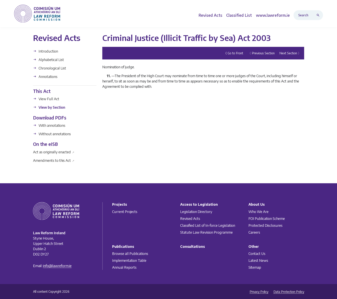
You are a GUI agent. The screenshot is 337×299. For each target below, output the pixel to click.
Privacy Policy (259, 292)
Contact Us (256, 253)
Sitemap (254, 267)
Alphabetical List (51, 59)
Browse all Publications (130, 253)
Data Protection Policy (288, 292)
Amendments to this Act (54, 160)
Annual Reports (124, 267)
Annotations (47, 76)
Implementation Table (129, 260)
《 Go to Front (233, 53)
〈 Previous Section (261, 53)
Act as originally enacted (54, 151)
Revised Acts (190, 218)
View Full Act (48, 98)
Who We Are (258, 211)
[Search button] (319, 15)
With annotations (51, 125)
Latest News (258, 260)
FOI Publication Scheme (266, 218)
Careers (254, 232)
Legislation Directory (196, 211)
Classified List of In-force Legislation (207, 225)
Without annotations (54, 133)
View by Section (51, 107)
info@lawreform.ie (57, 265)
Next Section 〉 (290, 53)
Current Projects (124, 211)
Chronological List (52, 68)
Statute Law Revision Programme (206, 232)
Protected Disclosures (265, 225)
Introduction (48, 51)
